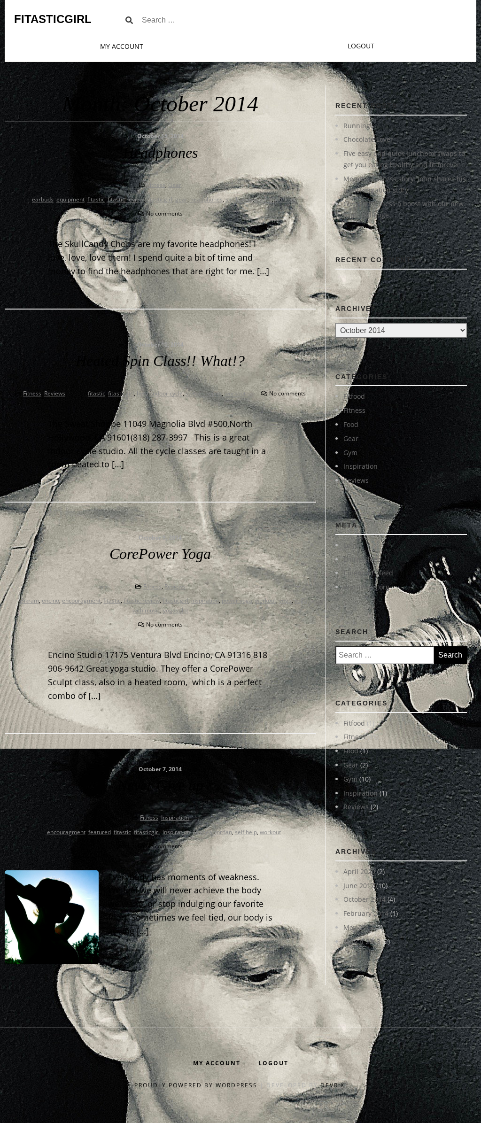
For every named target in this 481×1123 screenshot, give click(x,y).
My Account (121, 46)
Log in (352, 545)
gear (181, 199)
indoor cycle (167, 393)
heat (142, 393)
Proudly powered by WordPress (197, 1085)
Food (350, 424)
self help (246, 832)
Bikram (29, 600)
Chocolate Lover (368, 139)
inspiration (205, 600)
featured (99, 832)
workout (285, 199)
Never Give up (160, 785)
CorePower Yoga (160, 553)
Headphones (160, 152)
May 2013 (358, 927)
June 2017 (358, 885)
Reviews (54, 393)
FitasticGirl (53, 19)
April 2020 (359, 871)
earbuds (43, 199)
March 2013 (361, 941)
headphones (206, 199)
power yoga (237, 600)
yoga (285, 600)
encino (50, 600)
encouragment (81, 600)
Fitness (156, 185)
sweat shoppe (204, 393)
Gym (350, 452)
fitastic (96, 199)
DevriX (332, 1085)
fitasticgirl (159, 199)
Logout (361, 45)
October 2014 (364, 899)
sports (264, 199)
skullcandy (239, 199)
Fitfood (354, 396)
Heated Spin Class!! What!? (160, 360)
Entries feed (362, 559)
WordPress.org (366, 586)
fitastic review (126, 199)
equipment (70, 199)
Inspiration (175, 817)
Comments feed (368, 572)
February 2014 (365, 913)
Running (356, 125)
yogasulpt (175, 610)
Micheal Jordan (212, 832)
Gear (174, 185)
